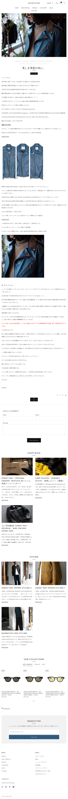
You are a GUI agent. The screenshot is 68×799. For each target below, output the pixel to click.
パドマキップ (46, 63)
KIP (20, 61)
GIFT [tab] (43, 664)
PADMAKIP (33, 61)
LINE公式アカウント (41, 774)
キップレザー (30, 63)
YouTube (34, 11)
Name (4, 415)
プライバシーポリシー (41, 768)
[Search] (64, 3)
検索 (36, 759)
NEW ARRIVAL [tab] (28, 664)
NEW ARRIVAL (25, 8)
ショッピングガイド (40, 762)
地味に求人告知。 (7, 125)
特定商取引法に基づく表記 (42, 771)
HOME (17, 8)
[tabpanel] (34, 683)
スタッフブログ (39, 756)
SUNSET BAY (40, 61)
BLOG (51, 8)
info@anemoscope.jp (8, 783)
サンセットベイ (37, 63)
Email (37, 415)
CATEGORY (43, 8)
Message (5, 423)
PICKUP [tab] (37, 664)
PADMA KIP (25, 61)
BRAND (35, 8)
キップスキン (22, 63)
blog (17, 61)
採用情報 (37, 765)
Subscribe (34, 737)
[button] (50, 3)
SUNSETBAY (48, 61)
